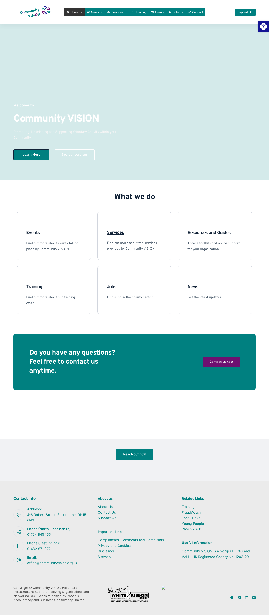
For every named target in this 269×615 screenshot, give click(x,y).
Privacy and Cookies (114, 545)
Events (159, 12)
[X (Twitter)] (239, 597)
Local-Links (191, 518)
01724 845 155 (39, 534)
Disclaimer (106, 551)
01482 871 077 (38, 549)
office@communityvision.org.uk (52, 563)
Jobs (176, 12)
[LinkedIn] (246, 597)
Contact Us (107, 512)
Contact (197, 12)
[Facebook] (231, 597)
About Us (105, 507)
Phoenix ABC (192, 529)
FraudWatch (191, 512)
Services (117, 12)
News (95, 12)
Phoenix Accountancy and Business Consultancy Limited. (49, 598)
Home (74, 12)
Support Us (245, 12)
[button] (263, 26)
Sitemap (104, 557)
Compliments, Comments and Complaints (131, 540)
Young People (193, 523)
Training (141, 12)
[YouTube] (254, 597)
